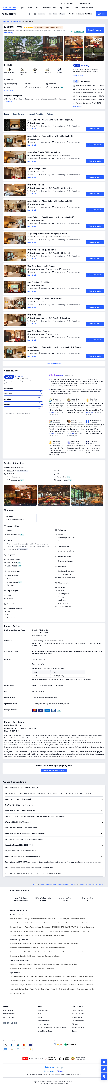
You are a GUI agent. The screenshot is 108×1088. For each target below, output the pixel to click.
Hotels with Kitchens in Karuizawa (20, 968)
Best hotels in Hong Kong (35, 976)
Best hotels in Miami (50, 985)
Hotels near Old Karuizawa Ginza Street (52, 948)
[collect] (104, 1062)
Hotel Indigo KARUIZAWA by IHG (59, 919)
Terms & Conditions (44, 1021)
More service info (9, 1017)
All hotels (75, 1024)
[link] (66, 3)
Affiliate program (77, 1017)
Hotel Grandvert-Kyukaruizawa (42, 935)
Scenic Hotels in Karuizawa (69, 964)
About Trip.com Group (45, 1031)
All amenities (8, 90)
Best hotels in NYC (34, 980)
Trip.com (34, 884)
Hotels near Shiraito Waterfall (19, 943)
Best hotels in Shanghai (17, 976)
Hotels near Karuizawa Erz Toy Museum (22, 956)
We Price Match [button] (79, 31)
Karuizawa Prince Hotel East (38, 931)
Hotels (41, 884)
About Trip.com (43, 1010)
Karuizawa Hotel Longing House (20, 935)
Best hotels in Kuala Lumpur (68, 980)
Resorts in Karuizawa (33, 964)
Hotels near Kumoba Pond (38, 943)
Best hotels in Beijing (86, 976)
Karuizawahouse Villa (78, 919)
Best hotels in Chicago (17, 985)
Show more (8, 101)
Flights (21, 8)
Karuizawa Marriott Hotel (18, 923)
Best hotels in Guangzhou (18, 980)
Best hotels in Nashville (85, 985)
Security (74, 1031)
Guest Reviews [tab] (18, 114)
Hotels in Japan (51, 884)
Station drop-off (12, 565)
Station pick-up (61, 477)
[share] (104, 1069)
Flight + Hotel (64, 8)
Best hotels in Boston (17, 989)
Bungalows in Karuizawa (17, 964)
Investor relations (77, 1010)
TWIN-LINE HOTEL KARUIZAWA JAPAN (65, 927)
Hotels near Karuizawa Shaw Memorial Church (24, 952)
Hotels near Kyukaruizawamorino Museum (54, 952)
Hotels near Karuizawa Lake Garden (48, 956)
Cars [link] (36, 8)
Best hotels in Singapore (50, 980)
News (39, 1014)
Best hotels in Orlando (32, 989)
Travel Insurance (87, 8)
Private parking (11, 470)
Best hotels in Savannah (49, 989)
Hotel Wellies (86, 923)
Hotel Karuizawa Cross (87, 927)
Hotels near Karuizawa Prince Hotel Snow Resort (64, 943)
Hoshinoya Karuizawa (16, 927)
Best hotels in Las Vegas (53, 976)
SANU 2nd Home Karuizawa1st (59, 931)
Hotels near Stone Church (78, 952)
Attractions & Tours (49, 8)
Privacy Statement (44, 1024)
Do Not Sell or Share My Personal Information (52, 1027)
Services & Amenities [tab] (36, 114)
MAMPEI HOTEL (13, 27)
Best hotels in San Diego (34, 985)
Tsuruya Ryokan (58, 935)
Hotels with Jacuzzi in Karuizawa (43, 968)
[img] (23, 48)
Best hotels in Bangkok (70, 976)
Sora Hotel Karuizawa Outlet (19, 931)
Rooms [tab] (6, 114)
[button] (76, 3)
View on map (77, 106)
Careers (40, 1017)
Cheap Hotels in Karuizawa (50, 964)
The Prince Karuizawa (73, 923)
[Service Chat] (104, 1076)
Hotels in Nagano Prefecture (67, 884)
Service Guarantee (9, 1014)
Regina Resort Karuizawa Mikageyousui (37, 927)
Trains (30, 8)
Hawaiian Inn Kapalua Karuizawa (54, 923)
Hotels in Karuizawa (84, 884)
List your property (78, 1021)
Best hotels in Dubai (85, 980)
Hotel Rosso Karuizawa (34, 923)
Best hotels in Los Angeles (85, 989)
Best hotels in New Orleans (67, 985)
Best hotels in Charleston (67, 989)
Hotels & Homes (9, 8)
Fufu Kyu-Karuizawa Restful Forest (35, 919)
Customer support (9, 1010)
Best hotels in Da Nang (17, 993)
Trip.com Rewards (78, 1014)
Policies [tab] (50, 114)
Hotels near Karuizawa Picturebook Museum (24, 948)
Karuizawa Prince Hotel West (80, 931)
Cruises (75, 8)
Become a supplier (78, 1027)
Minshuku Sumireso (16, 919)
